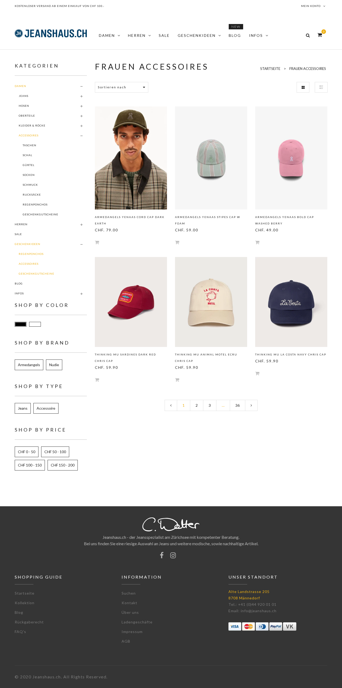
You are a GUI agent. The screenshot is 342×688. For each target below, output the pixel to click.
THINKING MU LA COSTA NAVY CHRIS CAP (290, 354)
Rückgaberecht (29, 622)
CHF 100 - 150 (30, 465)
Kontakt (129, 602)
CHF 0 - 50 (26, 451)
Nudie (54, 364)
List (321, 87)
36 (237, 405)
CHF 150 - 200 (63, 465)
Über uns (130, 612)
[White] (35, 324)
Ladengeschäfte (137, 622)
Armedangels (29, 364)
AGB (126, 641)
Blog (19, 612)
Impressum (132, 631)
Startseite (24, 593)
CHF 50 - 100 (55, 451)
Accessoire (46, 408)
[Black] (20, 324)
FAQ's (20, 631)
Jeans (23, 408)
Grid (303, 87)
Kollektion (24, 602)
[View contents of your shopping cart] (319, 34)
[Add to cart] (97, 242)
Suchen (129, 593)
